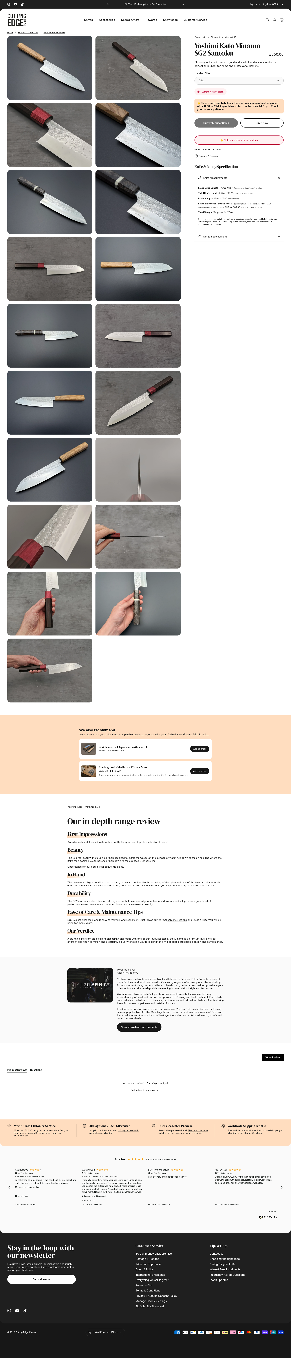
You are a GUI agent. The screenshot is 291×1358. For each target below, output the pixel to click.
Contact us (216, 1253)
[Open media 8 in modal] (138, 269)
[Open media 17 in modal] (49, 603)
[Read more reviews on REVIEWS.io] (268, 1217)
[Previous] (107, 4)
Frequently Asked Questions (227, 1274)
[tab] (17, 1070)
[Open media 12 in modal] (138, 403)
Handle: (202, 73)
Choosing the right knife (225, 1258)
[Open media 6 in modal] (138, 202)
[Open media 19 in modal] (49, 670)
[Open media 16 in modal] (138, 537)
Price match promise (148, 1264)
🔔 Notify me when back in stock (239, 140)
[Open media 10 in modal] (138, 336)
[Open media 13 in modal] (49, 470)
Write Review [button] (272, 1057)
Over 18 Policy (144, 1269)
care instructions (177, 919)
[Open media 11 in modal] (49, 403)
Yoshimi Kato (200, 37)
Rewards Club (144, 1285)
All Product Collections (28, 32)
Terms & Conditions (147, 1290)
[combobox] (267, 4)
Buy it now (262, 122)
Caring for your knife (222, 1264)
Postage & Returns (208, 156)
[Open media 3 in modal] (49, 68)
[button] (145, 1090)
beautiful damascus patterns (133, 1003)
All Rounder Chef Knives (54, 32)
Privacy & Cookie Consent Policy (156, 1295)
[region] (145, 1187)
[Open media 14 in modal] (138, 470)
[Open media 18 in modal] (138, 603)
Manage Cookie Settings (151, 1301)
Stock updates (219, 1280)
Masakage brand (160, 1012)
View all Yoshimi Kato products (139, 1027)
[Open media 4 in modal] (138, 135)
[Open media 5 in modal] (49, 202)
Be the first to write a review (145, 1090)
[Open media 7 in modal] (49, 269)
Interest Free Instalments (225, 1269)
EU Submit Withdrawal (149, 1306)
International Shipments (150, 1274)
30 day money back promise (153, 1253)
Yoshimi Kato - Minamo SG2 (223, 37)
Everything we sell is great (151, 1280)
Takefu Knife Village (145, 994)
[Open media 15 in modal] (49, 537)
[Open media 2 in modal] (49, 135)
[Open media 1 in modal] (138, 68)
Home (10, 32)
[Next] (183, 4)
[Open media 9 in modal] (49, 336)
